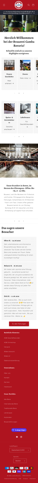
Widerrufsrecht (9, 351)
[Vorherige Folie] (14, 221)
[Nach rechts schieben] (23, 93)
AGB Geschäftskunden (12, 338)
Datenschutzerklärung (11, 360)
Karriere (7, 382)
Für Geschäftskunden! (26, 123)
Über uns (7, 373)
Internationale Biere (11, 404)
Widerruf (7, 356)
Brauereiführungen (10, 422)
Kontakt (6, 378)
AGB (20, 478)
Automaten (8, 417)
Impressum (8, 387)
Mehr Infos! (24, 78)
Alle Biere (7, 399)
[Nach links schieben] (14, 93)
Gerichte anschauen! (8, 128)
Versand (7, 347)
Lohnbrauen (8, 413)
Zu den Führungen (19, 324)
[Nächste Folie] (23, 221)
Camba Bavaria (16, 475)
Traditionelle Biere (10, 408)
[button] (4, 5)
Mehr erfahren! (8, 82)
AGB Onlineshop (10, 342)
